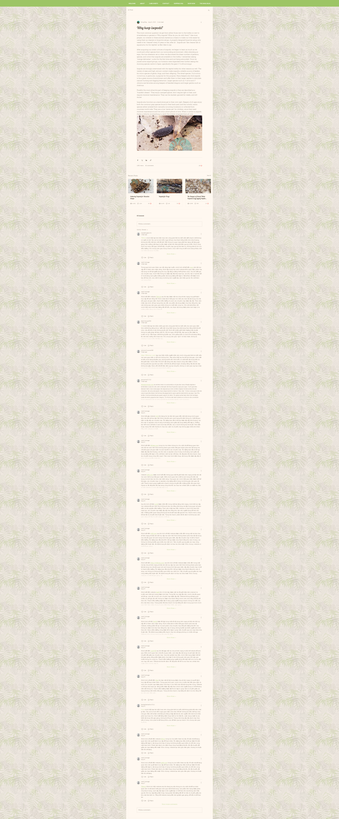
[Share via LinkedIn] (146, 160)
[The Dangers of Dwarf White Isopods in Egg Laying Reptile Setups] (198, 186)
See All (209, 175)
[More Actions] (201, 234)
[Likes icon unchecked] (142, 258)
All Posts (130, 10)
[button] (209, 10)
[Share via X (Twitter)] (142, 160)
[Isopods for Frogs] (169, 186)
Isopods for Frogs (164, 196)
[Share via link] (150, 160)
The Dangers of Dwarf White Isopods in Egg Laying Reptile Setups (197, 197)
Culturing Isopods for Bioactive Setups (139, 197)
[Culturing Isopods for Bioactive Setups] (141, 186)
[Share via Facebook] (138, 160)
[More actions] (201, 22)
